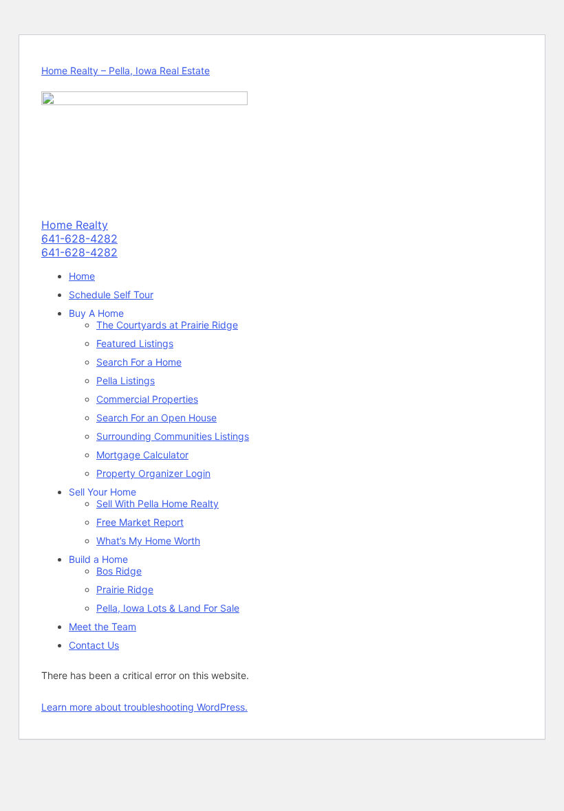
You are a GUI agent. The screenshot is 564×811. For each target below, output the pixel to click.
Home (82, 276)
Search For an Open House (156, 417)
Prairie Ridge (124, 589)
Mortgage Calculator (142, 454)
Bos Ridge (119, 571)
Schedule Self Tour (111, 294)
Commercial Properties (147, 399)
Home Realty (74, 225)
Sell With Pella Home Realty (157, 503)
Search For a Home (139, 362)
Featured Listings (134, 343)
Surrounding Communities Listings (172, 436)
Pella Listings (125, 380)
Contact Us (94, 645)
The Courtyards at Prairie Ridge (167, 325)
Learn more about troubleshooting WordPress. (144, 707)
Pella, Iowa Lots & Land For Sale (167, 608)
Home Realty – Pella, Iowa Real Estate (125, 70)
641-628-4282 (79, 238)
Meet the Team (102, 626)
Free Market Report (140, 522)
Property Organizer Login (153, 473)
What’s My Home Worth (148, 540)
